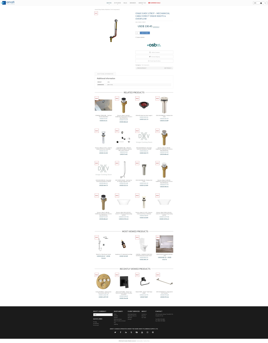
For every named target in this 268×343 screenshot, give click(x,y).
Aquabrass (125, 259)
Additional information (105, 73)
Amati (96, 9)
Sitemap (129, 319)
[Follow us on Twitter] (115, 332)
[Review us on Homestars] (136, 332)
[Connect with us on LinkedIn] (126, 332)
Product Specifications (155, 61)
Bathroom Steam (118, 319)
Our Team (144, 317)
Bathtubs (107, 9)
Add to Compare (156, 52)
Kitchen (117, 3)
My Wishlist (96, 323)
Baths (109, 3)
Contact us (144, 314)
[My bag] (261, 3)
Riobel (105, 261)
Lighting (116, 324)
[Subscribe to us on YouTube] (142, 332)
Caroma (146, 262)
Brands (133, 3)
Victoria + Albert (126, 124)
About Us (142, 3)
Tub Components (115, 9)
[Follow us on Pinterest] (152, 332)
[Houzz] (131, 332)
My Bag (95, 321)
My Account (96, 325)
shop (100, 9)
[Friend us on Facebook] (120, 332)
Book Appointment (132, 314)
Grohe (105, 300)
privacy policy (140, 340)
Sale (125, 3)
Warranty (130, 317)
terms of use (146, 340)
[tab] (105, 74)
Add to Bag (144, 33)
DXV (166, 123)
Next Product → (168, 68)
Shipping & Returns (132, 315)
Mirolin (166, 262)
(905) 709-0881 (161, 319)
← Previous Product (141, 68)
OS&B (105, 123)
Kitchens (116, 315)
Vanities (116, 317)
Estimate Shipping (155, 56)
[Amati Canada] (7, 3)
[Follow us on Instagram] (147, 332)
